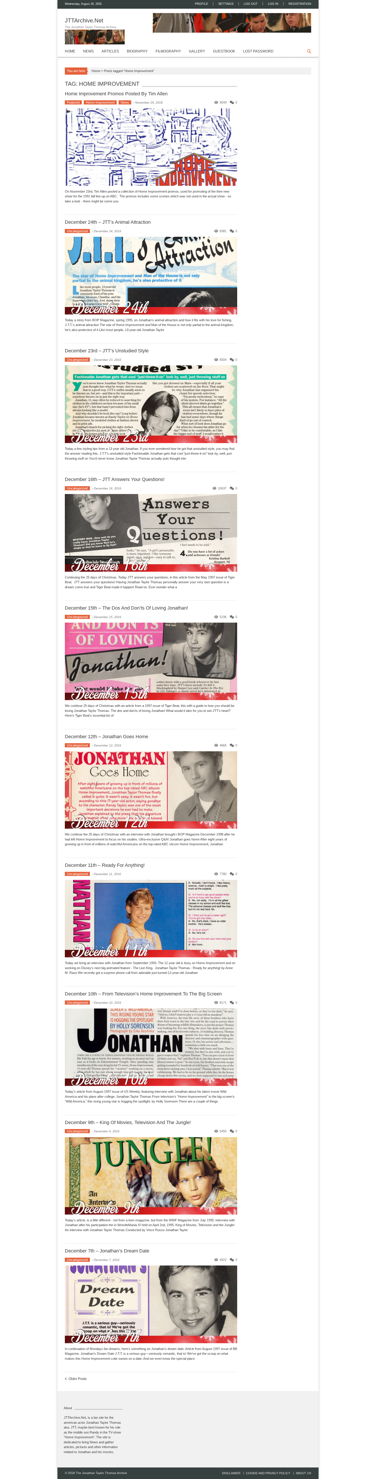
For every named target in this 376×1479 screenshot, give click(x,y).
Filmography (168, 51)
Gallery (197, 51)
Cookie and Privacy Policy (268, 1473)
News (88, 51)
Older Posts (78, 1379)
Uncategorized (77, 231)
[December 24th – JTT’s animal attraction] (151, 275)
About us (303, 1473)
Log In (273, 3)
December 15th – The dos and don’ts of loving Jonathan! (126, 608)
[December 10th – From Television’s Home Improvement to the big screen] (151, 1047)
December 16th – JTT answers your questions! (114, 479)
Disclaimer (231, 1473)
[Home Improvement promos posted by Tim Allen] (151, 147)
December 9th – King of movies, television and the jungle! (128, 1122)
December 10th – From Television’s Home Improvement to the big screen (143, 994)
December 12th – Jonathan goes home (106, 736)
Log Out (251, 3)
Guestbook (224, 51)
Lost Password (258, 51)
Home (70, 51)
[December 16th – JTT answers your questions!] (151, 532)
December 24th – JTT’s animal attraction (108, 222)
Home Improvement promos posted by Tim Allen (116, 93)
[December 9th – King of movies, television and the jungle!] (151, 1176)
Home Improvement (100, 102)
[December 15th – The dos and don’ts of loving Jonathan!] (151, 661)
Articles (110, 51)
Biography (137, 51)
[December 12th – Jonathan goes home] (151, 790)
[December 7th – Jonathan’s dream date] (151, 1304)
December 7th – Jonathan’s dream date (107, 1251)
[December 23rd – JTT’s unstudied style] (151, 404)
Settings (225, 3)
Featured (73, 102)
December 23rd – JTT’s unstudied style (107, 350)
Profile (201, 3)
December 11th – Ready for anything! (105, 865)
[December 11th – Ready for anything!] (151, 918)
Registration (300, 3)
